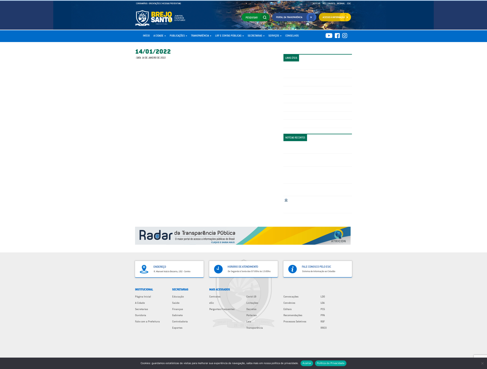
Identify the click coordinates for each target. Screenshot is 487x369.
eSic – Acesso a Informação (300, 82)
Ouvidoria (140, 315)
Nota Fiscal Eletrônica (297, 98)
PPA (323, 315)
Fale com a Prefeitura (147, 321)
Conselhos (292, 35)
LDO (323, 296)
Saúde (175, 303)
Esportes (177, 327)
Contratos (214, 296)
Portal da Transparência (297, 65)
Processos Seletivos (294, 321)
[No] (482, 363)
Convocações (290, 296)
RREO (324, 327)
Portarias (251, 315)
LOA (323, 303)
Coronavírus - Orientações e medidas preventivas (158, 3)
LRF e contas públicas (228, 35)
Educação (178, 296)
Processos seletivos (295, 115)
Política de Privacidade (331, 363)
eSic (211, 303)
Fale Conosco (329, 3)
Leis (248, 321)
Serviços (274, 35)
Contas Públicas (293, 73)
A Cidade (159, 35)
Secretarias (255, 35)
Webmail (341, 3)
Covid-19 (251, 296)
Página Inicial (143, 296)
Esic (349, 3)
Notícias (316, 3)
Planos (288, 123)
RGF (323, 321)
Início (146, 35)
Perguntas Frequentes (297, 107)
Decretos (251, 309)
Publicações (177, 35)
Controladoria (180, 321)
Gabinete (177, 315)
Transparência (200, 35)
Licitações (290, 90)
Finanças (177, 309)
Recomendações (292, 315)
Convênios (289, 303)
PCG (323, 309)
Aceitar (306, 363)
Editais (287, 309)
